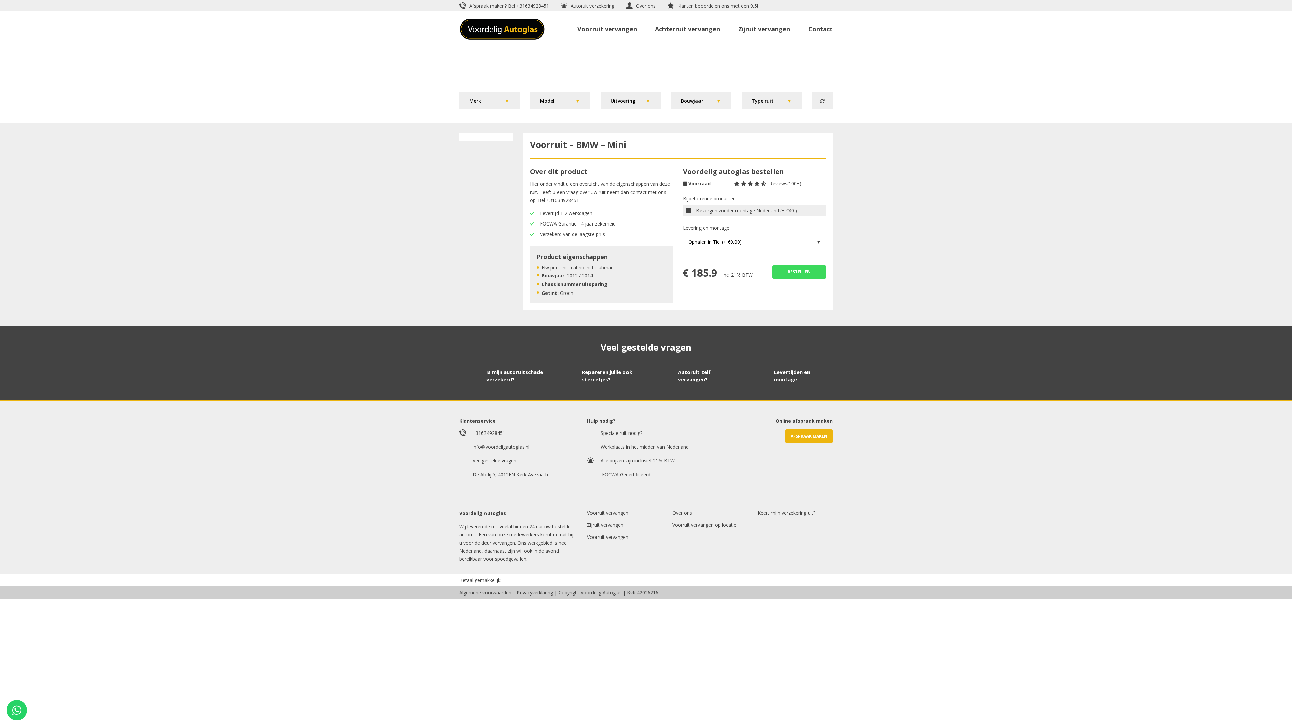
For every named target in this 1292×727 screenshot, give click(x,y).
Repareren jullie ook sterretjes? (607, 376)
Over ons (646, 6)
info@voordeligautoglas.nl (501, 447)
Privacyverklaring (535, 592)
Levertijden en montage (792, 376)
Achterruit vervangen (687, 29)
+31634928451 (532, 6)
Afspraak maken (809, 436)
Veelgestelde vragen (494, 460)
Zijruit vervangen (764, 29)
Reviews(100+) (785, 183)
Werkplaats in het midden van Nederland (645, 447)
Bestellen (799, 272)
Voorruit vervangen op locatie (704, 525)
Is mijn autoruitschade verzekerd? (514, 376)
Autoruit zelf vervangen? (694, 376)
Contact (820, 29)
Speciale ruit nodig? (621, 433)
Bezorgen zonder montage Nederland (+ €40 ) (746, 210)
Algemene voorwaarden (485, 592)
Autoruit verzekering (592, 6)
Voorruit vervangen (607, 29)
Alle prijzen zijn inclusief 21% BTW (638, 460)
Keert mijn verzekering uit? (786, 513)
